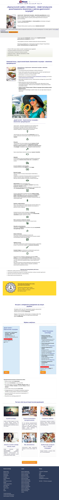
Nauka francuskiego (25, 476)
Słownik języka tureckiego (8, 496)
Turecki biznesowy (7, 493)
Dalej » (6, 372)
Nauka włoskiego (24, 490)
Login (40, 472)
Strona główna (20, 3)
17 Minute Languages (43, 471)
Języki (25, 3)
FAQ (4, 489)
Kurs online (5, 486)
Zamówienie (5, 475)
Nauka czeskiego (24, 474)
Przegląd (5, 476)
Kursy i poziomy (32, 3)
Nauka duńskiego (24, 475)
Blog (40, 474)
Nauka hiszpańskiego (25, 479)
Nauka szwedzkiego (25, 489)
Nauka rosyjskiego (25, 487)
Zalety (4, 479)
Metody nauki (6, 472)
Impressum (41, 476)
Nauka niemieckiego (25, 483)
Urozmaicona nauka (7, 481)
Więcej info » (52, 345)
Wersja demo (6, 471)
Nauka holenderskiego (25, 481)
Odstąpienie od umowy (43, 478)
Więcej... (38, 3)
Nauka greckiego (24, 478)
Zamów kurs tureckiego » (29, 462)
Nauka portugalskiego (25, 486)
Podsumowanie (6, 478)
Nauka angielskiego (25, 471)
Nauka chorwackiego (25, 472)
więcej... (23, 492)
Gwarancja (5, 474)
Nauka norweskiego (25, 485)
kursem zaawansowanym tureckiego (26, 77)
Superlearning (6, 485)
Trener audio (6, 487)
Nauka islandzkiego (25, 482)
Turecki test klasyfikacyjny (8, 494)
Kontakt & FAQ (42, 475)
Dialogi (4, 482)
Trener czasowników (7, 483)
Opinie (4, 490)
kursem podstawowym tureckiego (39, 76)
